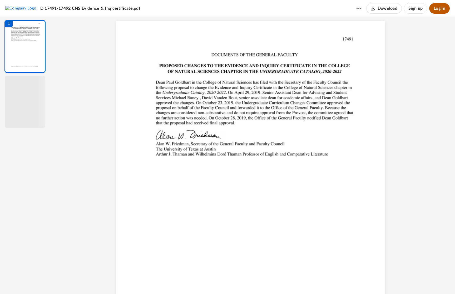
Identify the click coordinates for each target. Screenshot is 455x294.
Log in (439, 8)
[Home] (21, 8)
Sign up (415, 8)
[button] (25, 46)
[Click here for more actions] (359, 8)
